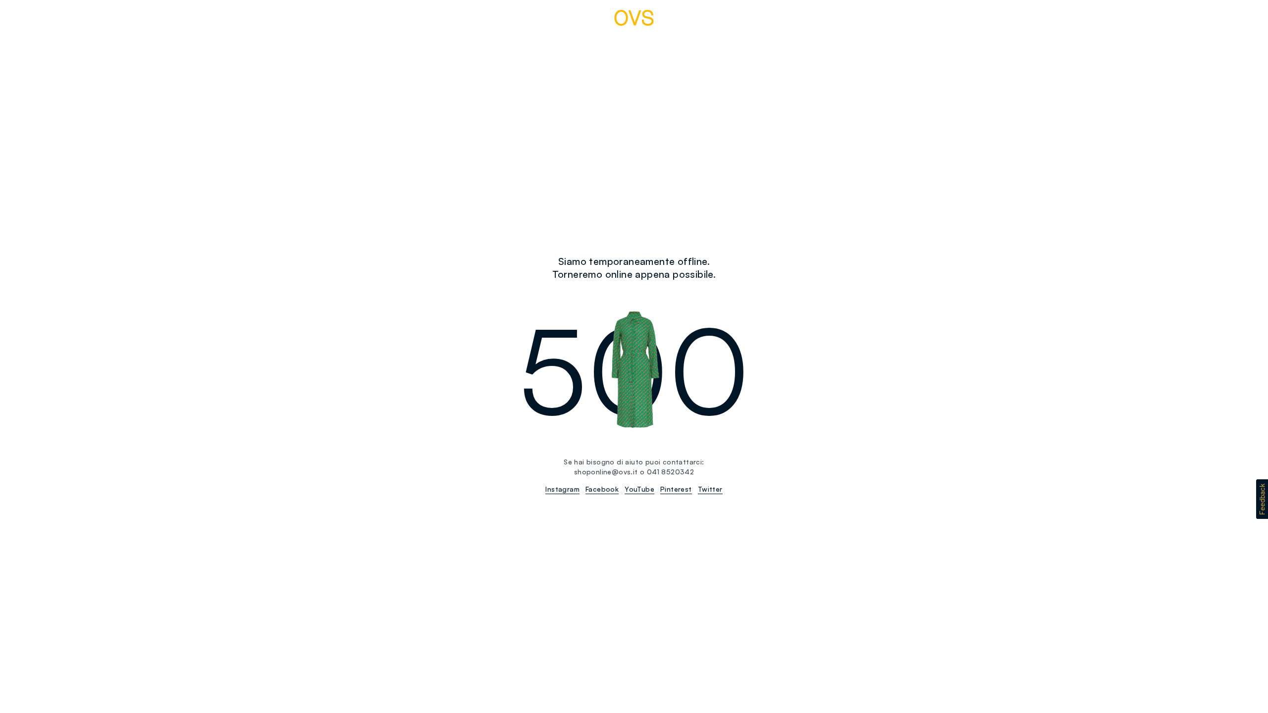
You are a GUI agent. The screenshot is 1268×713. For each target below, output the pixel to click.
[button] (1262, 499)
